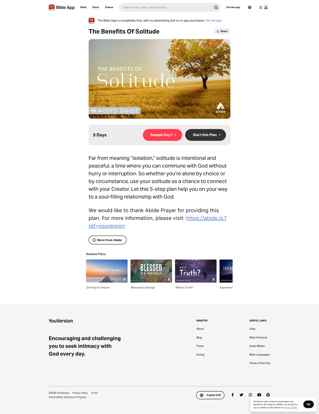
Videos (109, 7)
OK (308, 404)
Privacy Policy (80, 392)
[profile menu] (263, 7)
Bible (83, 7)
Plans (95, 7)
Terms (94, 392)
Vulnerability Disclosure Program (67, 397)
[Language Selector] (249, 7)
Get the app (233, 7)
